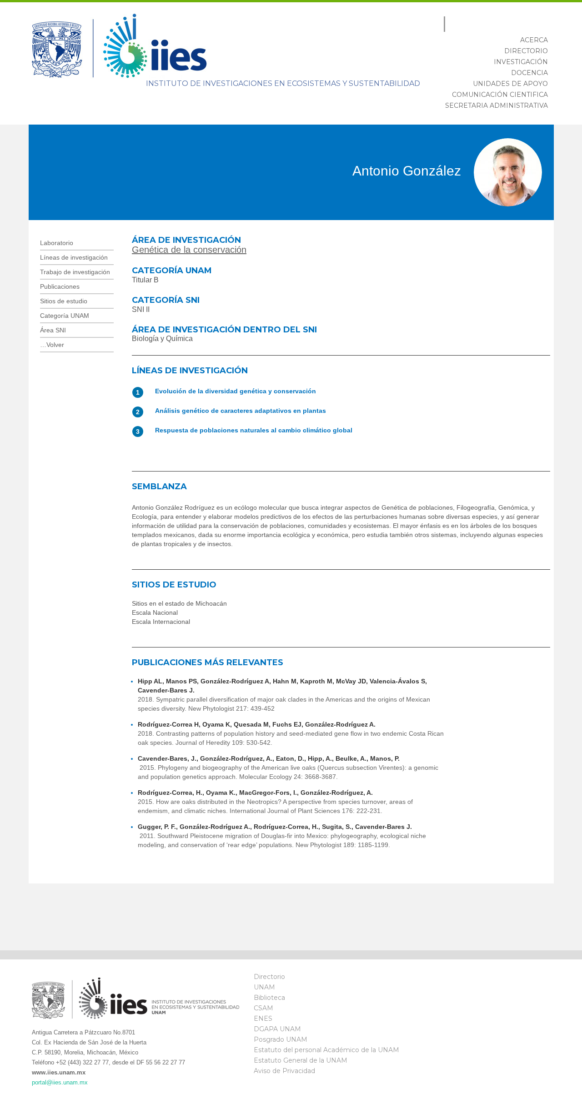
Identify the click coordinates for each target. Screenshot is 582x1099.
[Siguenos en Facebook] (439, 984)
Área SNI (53, 330)
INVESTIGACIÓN (521, 62)
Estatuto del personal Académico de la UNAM (326, 1050)
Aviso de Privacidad (284, 1071)
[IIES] (122, 45)
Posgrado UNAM (280, 1039)
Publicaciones (60, 286)
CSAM (263, 1008)
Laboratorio (56, 242)
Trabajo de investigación (75, 272)
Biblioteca (269, 998)
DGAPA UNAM (277, 1029)
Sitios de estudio (63, 301)
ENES (263, 1018)
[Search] (540, 24)
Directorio (269, 977)
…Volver (52, 344)
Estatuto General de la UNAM (300, 1060)
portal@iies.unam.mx (60, 1082)
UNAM (264, 987)
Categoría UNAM (64, 315)
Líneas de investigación (74, 257)
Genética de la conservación (189, 250)
